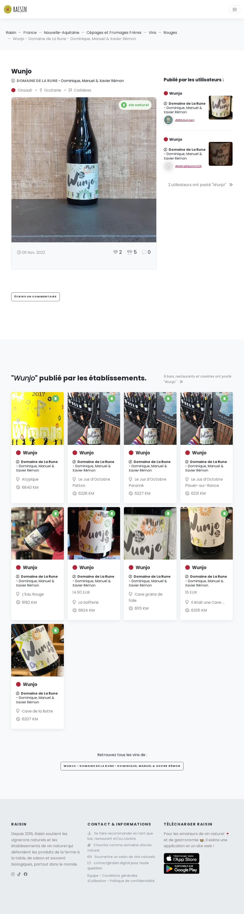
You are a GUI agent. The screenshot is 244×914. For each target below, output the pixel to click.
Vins (152, 32)
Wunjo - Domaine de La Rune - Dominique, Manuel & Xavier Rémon (122, 766)
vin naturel (214, 833)
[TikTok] (19, 874)
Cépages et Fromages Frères (114, 32)
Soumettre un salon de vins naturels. (125, 856)
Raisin (11, 32)
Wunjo (30, 453)
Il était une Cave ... (207, 602)
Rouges (170, 32)
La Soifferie (88, 602)
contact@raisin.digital (112, 863)
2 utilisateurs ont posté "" (197, 184)
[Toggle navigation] (234, 9)
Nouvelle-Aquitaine (61, 32)
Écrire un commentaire (35, 296)
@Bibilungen (184, 120)
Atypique (30, 479)
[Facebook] (25, 874)
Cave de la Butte (37, 711)
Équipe (93, 875)
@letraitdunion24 (188, 166)
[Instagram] (13, 874)
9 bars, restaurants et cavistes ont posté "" (197, 379)
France (30, 32)
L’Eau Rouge (33, 594)
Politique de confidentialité (132, 880)
